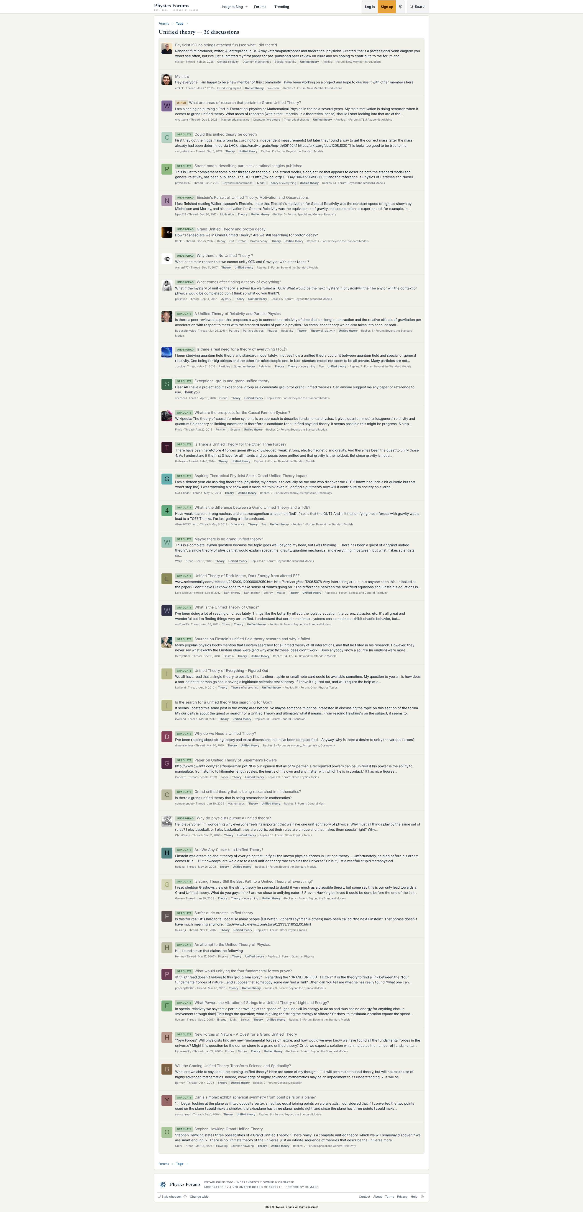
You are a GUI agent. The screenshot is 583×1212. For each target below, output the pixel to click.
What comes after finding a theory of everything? (229, 282)
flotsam (180, 1019)
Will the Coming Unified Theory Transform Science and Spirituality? (233, 1065)
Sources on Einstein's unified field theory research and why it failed (243, 639)
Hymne (179, 956)
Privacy (402, 1196)
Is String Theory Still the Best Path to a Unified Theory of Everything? (245, 881)
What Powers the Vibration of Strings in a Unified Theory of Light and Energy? (253, 1002)
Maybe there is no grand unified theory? (220, 539)
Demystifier (182, 656)
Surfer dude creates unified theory (215, 912)
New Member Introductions (363, 61)
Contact (364, 1196)
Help (414, 1196)
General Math (316, 803)
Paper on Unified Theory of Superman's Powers (227, 760)
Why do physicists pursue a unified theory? (224, 818)
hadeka (180, 866)
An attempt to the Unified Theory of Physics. (224, 944)
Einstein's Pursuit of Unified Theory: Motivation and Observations (243, 197)
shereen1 (181, 398)
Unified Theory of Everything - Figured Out (222, 670)
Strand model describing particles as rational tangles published (239, 165)
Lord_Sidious (183, 592)
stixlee (179, 61)
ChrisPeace (182, 835)
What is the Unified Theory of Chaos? (218, 607)
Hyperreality (183, 1051)
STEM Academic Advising (375, 119)
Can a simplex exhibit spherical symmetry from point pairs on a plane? (246, 1097)
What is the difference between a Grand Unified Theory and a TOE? (243, 507)
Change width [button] (200, 1196)
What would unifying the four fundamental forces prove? (234, 971)
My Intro (182, 76)
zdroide (180, 366)
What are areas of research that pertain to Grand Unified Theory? (239, 102)
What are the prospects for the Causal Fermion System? (233, 412)
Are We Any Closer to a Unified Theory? (220, 849)
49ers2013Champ (186, 524)
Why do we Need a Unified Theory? (216, 733)
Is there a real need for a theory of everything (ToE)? (232, 349)
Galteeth (180, 777)
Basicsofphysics (185, 330)
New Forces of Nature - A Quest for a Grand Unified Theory (237, 1034)
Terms (389, 1196)
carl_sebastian (184, 151)
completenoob (184, 803)
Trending (281, 7)
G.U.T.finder (183, 493)
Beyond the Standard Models (304, 151)
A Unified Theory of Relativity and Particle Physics (229, 313)
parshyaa (181, 299)
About (377, 1196)
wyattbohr (181, 119)
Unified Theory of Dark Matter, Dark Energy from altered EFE (238, 575)
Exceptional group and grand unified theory (223, 381)
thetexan (181, 461)
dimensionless (184, 745)
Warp (178, 561)
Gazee (179, 898)
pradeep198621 (184, 988)
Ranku (179, 241)
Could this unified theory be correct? (217, 134)
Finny (178, 429)
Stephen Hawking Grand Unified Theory (220, 1129)
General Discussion (293, 719)
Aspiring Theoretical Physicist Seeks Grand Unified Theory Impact (242, 475)
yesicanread (183, 1114)
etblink (179, 88)
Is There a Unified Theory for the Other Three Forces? (231, 444)
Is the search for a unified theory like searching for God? (223, 702)
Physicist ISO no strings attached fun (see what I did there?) (226, 45)
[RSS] (423, 1196)
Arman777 (182, 267)
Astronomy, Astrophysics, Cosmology (308, 493)
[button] (246, 6)
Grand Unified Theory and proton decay (221, 229)
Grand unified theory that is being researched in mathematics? (239, 791)
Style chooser (171, 1196)
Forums (260, 7)
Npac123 (180, 214)
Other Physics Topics (324, 687)
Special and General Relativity (316, 214)
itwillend (180, 687)
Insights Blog (232, 7)
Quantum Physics (303, 956)
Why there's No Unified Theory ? (215, 255)
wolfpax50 (182, 624)
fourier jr (180, 930)
